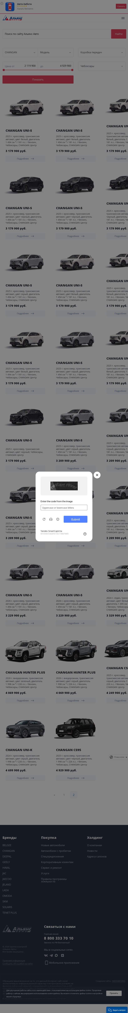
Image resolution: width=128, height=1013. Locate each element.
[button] (117, 1010)
